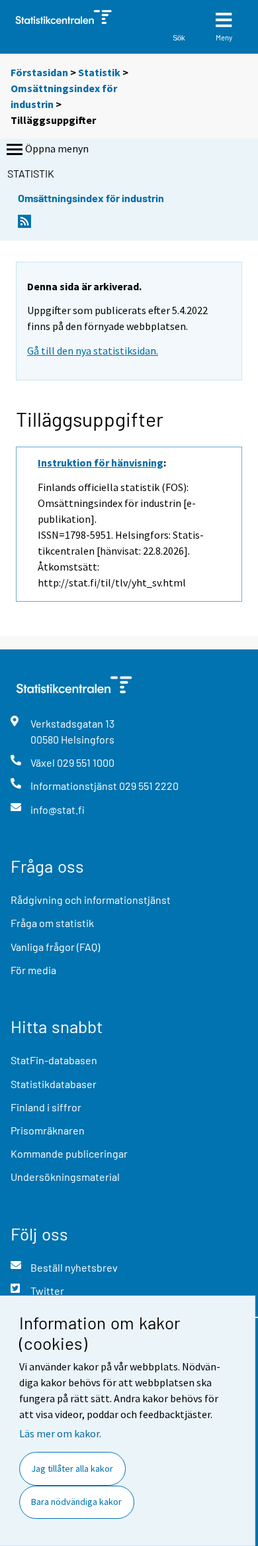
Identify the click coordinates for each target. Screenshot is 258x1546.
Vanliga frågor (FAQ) (55, 946)
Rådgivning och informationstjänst (91, 899)
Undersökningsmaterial (65, 1176)
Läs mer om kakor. (60, 1433)
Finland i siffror (46, 1107)
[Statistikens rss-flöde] (24, 225)
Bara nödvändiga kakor (76, 1502)
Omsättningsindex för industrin (91, 198)
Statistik (99, 72)
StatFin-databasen (54, 1060)
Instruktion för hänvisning (100, 462)
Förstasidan (39, 72)
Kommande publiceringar (69, 1153)
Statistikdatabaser (54, 1083)
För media (33, 970)
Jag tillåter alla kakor (72, 1468)
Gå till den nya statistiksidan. (92, 350)
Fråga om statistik (52, 922)
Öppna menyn (57, 148)
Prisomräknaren (48, 1130)
